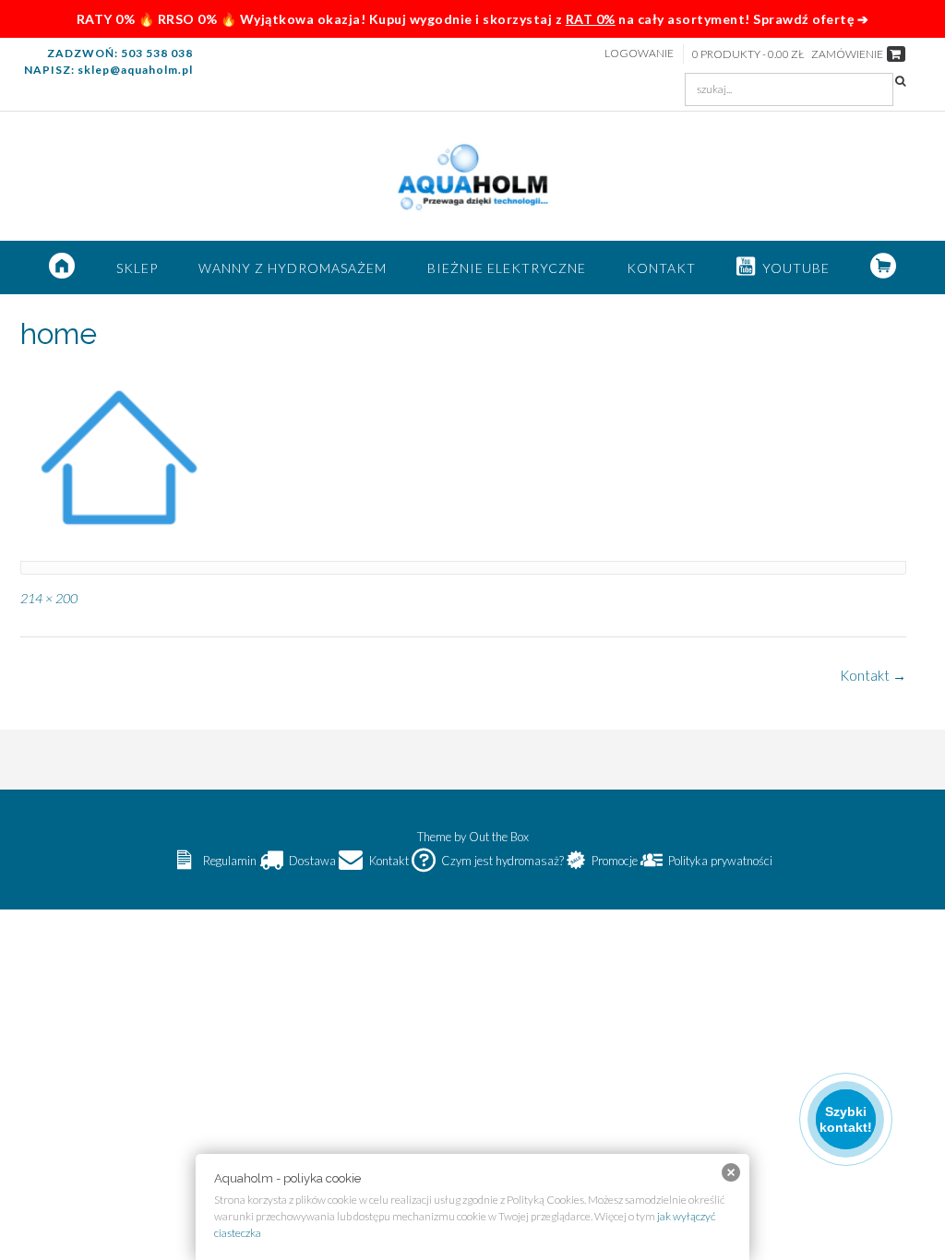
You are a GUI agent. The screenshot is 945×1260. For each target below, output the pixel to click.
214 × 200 (49, 598)
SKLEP (137, 268)
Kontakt (661, 268)
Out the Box (499, 836)
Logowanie (639, 53)
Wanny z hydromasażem (292, 268)
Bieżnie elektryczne (506, 268)
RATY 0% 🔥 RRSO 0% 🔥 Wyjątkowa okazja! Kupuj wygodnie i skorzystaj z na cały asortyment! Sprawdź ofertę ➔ (473, 19)
